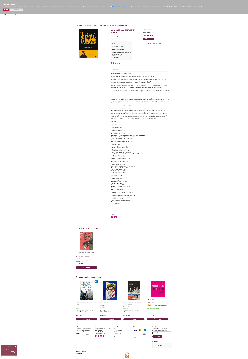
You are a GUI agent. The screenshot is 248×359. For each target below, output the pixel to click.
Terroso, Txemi (87, 256)
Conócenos (116, 328)
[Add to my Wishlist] (144, 43)
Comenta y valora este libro (126, 63)
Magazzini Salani (121, 49)
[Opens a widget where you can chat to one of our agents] (8, 352)
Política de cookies (118, 330)
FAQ (115, 336)
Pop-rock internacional (24, 14)
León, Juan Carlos (127, 306)
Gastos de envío (117, 333)
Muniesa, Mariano (79, 306)
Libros (2, 14)
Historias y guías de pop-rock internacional (41, 14)
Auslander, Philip (150, 302)
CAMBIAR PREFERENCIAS (16, 9)
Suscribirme (157, 336)
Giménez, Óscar (79, 256)
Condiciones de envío (118, 331)
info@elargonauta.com (100, 333)
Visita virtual (116, 334)
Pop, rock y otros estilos (11, 14)
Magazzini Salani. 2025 (116, 39)
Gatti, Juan (102, 305)
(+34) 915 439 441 (99, 331)
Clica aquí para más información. (120, 6)
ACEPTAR (6, 9)
